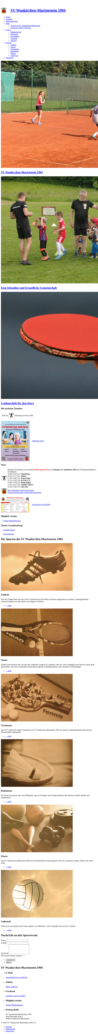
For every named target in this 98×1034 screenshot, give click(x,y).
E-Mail (3, 943)
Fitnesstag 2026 (38, 441)
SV (38, 10)
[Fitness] (37, 852)
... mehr (8, 606)
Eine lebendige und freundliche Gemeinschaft (29, 287)
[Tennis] (37, 655)
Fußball (13, 45)
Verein (8, 30)
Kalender (9, 19)
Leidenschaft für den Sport (17, 403)
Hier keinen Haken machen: (11, 956)
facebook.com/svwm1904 (15, 996)
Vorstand (14, 38)
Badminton (15, 51)
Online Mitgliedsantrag (12, 521)
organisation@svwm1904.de (16, 977)
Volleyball (14, 56)
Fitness (13, 53)
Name (3, 940)
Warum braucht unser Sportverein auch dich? (24, 492)
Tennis (13, 47)
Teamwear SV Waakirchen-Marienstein (25, 26)
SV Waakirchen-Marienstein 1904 (22, 172)
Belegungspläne (12, 21)
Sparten (8, 43)
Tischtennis (15, 49)
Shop (8, 23)
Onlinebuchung (9, 530)
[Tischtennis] (37, 721)
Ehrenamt (14, 34)
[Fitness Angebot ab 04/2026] (16, 505)
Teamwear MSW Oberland (21, 28)
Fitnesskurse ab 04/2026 (41, 505)
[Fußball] (37, 590)
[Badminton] (37, 786)
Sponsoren (10, 58)
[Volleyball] (37, 917)
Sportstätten (15, 36)
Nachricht (4, 953)
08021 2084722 (12, 987)
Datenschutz (10, 1029)
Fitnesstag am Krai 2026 (24, 416)
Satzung (14, 41)
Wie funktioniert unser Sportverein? (21, 490)
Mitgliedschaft (16, 32)
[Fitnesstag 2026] (16, 441)
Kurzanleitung (8, 534)
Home (8, 17)
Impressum (10, 1031)
